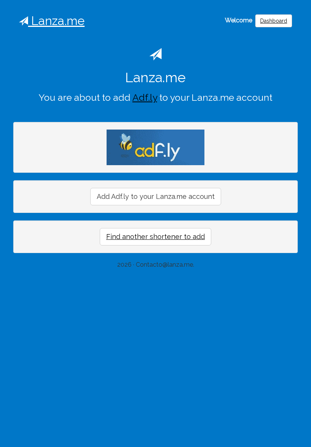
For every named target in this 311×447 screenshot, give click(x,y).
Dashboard (273, 21)
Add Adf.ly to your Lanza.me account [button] (156, 196)
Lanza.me (56, 21)
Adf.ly (144, 97)
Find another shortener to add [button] (155, 237)
